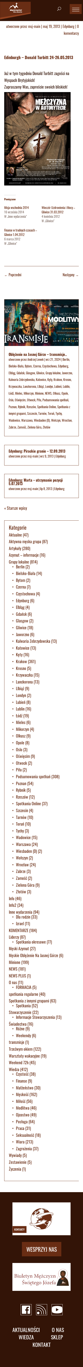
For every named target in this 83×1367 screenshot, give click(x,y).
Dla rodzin (23, 917)
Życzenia (15, 1169)
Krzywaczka (15, 386)
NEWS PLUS (17, 976)
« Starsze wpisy (15, 508)
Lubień (58, 386)
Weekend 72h (19, 1062)
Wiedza (14, 1069)
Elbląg (12, 373)
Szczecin (32, 413)
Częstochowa (49, 366)
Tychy (59, 413)
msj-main (34, 26)
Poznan (13, 406)
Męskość (22, 1094)
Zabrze (12, 427)
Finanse (21, 1081)
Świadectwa (18, 1024)
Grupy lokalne (53, 373)
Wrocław (67, 420)
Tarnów (42, 413)
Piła (39, 400)
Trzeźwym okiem (21, 1049)
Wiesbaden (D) (42, 420)
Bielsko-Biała (16, 366)
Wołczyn (55, 420)
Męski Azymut (19, 948)
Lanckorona (29, 386)
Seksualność (25, 1135)
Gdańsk (21, 373)
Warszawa (27, 420)
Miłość (20, 1101)
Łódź (11, 393)
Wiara (20, 1142)
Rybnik (21, 406)
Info (11, 898)
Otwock (31, 400)
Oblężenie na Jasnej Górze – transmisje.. (38, 354)
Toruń (51, 413)
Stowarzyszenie (20, 1012)
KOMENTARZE (18, 930)
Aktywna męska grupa (25, 541)
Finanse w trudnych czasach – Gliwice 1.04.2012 (20, 232)
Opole (65, 393)
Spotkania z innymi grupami (29, 1001)
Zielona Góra (34, 427)
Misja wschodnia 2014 (16, 207)
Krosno (67, 379)
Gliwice (40, 373)
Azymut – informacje (24, 555)
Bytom (28, 366)
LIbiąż (40, 386)
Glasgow (30, 373)
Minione (39, 393)
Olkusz (56, 393)
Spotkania (23, 1005)
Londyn (49, 386)
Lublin (66, 386)
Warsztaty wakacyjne (24, 1056)
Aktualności (26, 1329)
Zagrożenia (24, 1148)
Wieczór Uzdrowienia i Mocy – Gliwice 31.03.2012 (58, 209)
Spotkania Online (46, 406)
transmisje (16, 1042)
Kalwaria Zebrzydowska (22, 379)
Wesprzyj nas (41, 1249)
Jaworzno (67, 373)
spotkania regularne (23, 994)
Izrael (20, 923)
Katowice (41, 379)
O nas (13, 982)
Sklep (57, 1337)
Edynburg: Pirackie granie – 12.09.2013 (37, 451)
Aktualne (15, 535)
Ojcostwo (22, 1115)
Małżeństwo (24, 1088)
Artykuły (15, 548)
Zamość (21, 427)
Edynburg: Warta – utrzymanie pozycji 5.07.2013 (36, 481)
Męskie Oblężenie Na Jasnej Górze (33, 955)
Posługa (22, 1121)
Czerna (37, 366)
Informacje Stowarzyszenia (35, 1017)
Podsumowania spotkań (55, 400)
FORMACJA (23, 987)
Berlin (66, 359)
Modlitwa (22, 1108)
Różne (20, 1028)
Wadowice (14, 420)
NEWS (48, 393)
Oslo (11, 400)
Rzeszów (31, 406)
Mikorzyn (29, 393)
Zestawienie (18, 1162)
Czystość (22, 1074)
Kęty (49, 379)
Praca (20, 1128)
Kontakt (42, 1344)
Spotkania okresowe (31, 942)
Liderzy (14, 937)
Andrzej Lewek (35, 359)
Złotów (46, 427)
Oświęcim (20, 400)
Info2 (12, 905)
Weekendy (23, 1035)
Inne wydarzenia (20, 912)
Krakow (58, 379)
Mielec (18, 393)
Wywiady (15, 1155)
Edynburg (68, 26)
